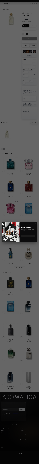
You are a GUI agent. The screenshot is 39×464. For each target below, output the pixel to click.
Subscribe (28, 236)
